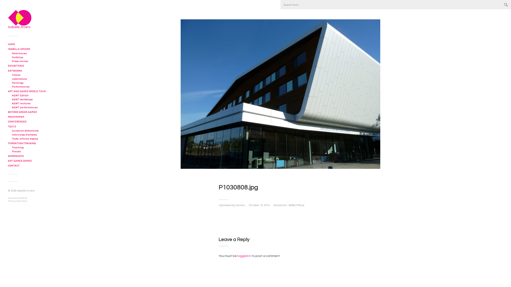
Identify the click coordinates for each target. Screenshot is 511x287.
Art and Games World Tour (27, 91)
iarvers (240, 205)
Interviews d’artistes (24, 135)
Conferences (17, 122)
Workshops (16, 156)
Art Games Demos (20, 161)
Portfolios (17, 57)
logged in (244, 256)
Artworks (15, 71)
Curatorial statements (25, 131)
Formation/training (22, 143)
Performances (21, 87)
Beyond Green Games (22, 112)
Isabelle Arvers (19, 49)
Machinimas (16, 117)
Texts (12, 127)
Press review (20, 61)
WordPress (22, 198)
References (19, 53)
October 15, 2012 (259, 205)
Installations (19, 79)
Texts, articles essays (25, 139)
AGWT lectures (21, 103)
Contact (14, 166)
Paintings (18, 83)
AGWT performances (25, 107)
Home (11, 44)
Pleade (16, 151)
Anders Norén (21, 201)
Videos (16, 75)
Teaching (18, 147)
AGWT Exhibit (20, 95)
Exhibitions (16, 66)
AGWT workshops (22, 99)
